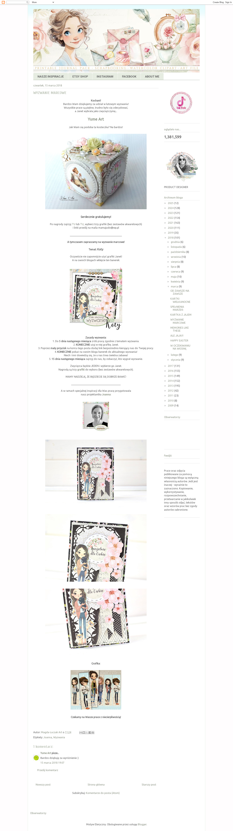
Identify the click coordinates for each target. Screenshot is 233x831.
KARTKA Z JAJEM (180, 314)
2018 (171, 237)
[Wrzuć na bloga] (83, 732)
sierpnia (176, 261)
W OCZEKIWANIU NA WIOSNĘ (180, 347)
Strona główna (96, 784)
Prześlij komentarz (47, 770)
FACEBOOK (129, 76)
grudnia (175, 241)
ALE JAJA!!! (176, 335)
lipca (174, 266)
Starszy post (149, 784)
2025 (171, 203)
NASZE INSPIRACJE (51, 76)
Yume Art (96, 119)
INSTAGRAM (105, 76)
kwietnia (176, 281)
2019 (171, 232)
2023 (171, 212)
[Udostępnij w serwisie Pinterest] (92, 732)
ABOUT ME (152, 76)
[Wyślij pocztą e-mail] (80, 732)
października (178, 251)
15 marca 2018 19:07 (52, 762)
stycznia (176, 359)
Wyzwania (59, 737)
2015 (171, 375)
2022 (171, 217)
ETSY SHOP (80, 76)
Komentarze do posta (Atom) (103, 793)
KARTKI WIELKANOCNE (180, 300)
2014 (171, 380)
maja (174, 276)
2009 (171, 405)
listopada (176, 246)
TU (73, 224)
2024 (171, 208)
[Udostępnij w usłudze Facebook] (89, 732)
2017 (171, 365)
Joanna (106, 394)
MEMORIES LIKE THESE (179, 329)
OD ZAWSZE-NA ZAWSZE (179, 292)
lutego (175, 354)
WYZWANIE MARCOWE (178, 321)
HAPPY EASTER (179, 340)
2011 (171, 395)
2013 (171, 385)
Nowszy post (43, 784)
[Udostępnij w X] (86, 732)
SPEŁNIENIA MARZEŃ (177, 308)
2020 (171, 227)
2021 (171, 222)
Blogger (142, 824)
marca (175, 286)
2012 (171, 390)
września (176, 256)
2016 (171, 370)
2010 (171, 400)
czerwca (176, 271)
